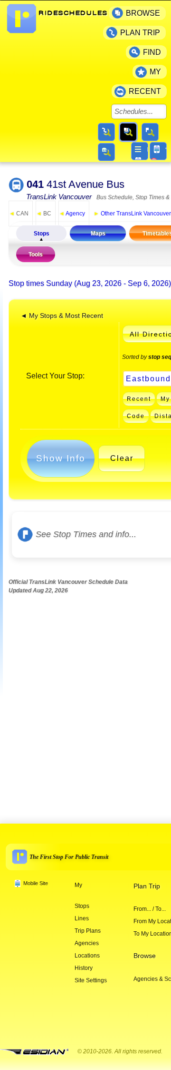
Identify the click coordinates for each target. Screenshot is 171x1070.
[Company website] (38, 1052)
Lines (82, 918)
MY (155, 72)
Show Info (61, 458)
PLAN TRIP (140, 33)
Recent (139, 399)
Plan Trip (146, 886)
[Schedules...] (128, 132)
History (84, 968)
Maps (98, 233)
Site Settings (91, 980)
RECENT (145, 91)
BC (43, 213)
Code (136, 416)
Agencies (87, 943)
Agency (72, 213)
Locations (87, 955)
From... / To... (149, 909)
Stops (41, 233)
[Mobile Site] (158, 151)
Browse (144, 955)
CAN (18, 213)
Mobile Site (35, 883)
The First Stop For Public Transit (68, 857)
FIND (152, 52)
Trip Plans (88, 930)
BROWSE (143, 13)
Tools (35, 254)
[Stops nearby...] (150, 132)
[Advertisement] (85, 700)
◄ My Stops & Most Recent (61, 315)
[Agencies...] (106, 152)
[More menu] (139, 151)
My (78, 885)
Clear (121, 458)
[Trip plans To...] (106, 132)
